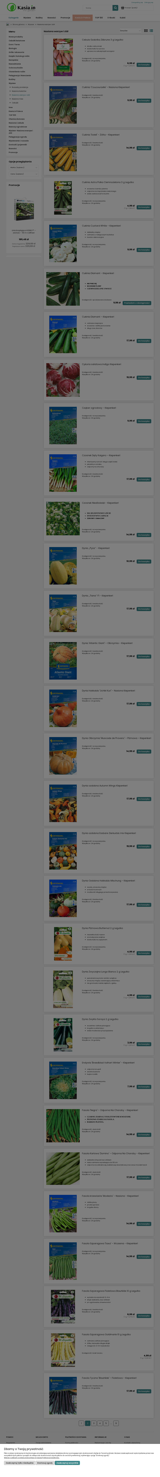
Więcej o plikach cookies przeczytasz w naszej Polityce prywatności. (31, 1457)
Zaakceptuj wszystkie (67, 1463)
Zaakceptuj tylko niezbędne (20, 1463)
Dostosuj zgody (45, 1463)
